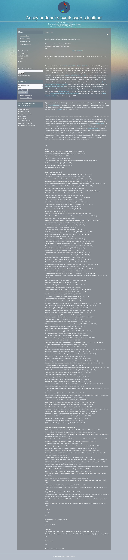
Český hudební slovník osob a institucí (64, 17)
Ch (23, 53)
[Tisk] (107, 34)
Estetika (60, 109)
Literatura (79, 50)
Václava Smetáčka (82, 66)
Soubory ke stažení (25, 44)
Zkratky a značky (25, 38)
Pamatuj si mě (22, 90)
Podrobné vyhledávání (24, 75)
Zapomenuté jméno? (26, 95)
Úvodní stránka (24, 36)
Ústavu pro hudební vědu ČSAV (54, 86)
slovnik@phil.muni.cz (28, 125)
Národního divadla (54, 105)
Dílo (74, 50)
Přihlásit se (23, 92)
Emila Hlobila (100, 123)
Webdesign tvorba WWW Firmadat (64, 556)
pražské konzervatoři (69, 66)
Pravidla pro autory (25, 41)
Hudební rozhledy (63, 91)
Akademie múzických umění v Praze (75, 75)
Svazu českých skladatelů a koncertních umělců (64, 93)
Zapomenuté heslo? (26, 98)
